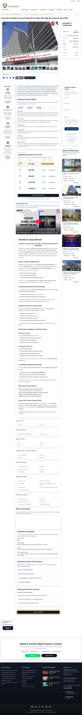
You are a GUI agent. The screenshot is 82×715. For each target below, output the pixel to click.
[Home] (23, 10)
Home (3, 14)
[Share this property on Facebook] (3, 77)
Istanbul (7, 14)
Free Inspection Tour (8, 118)
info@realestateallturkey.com (71, 693)
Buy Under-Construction (6, 680)
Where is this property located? (26, 569)
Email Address (67, 103)
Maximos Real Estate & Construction (29, 670)
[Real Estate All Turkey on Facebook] (35, 707)
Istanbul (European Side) (16, 14)
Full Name (66, 97)
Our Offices (24, 684)
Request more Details (30, 77)
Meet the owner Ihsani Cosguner (28, 686)
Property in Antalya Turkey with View (54, 683)
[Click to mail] (13, 77)
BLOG (65, 9)
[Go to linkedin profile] (46, 707)
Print (20, 77)
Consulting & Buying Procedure (28, 672)
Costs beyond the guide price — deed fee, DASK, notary (30, 599)
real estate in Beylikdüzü (39, 372)
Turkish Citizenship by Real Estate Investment (54, 672)
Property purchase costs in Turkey (8, 674)
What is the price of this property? (26, 573)
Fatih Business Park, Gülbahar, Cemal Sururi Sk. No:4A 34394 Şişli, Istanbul (71, 672)
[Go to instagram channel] (42, 707)
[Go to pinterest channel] (50, 707)
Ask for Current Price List (38, 195)
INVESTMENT (52, 9)
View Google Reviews (68, 688)
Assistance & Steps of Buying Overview (9, 670)
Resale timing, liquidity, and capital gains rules (28, 602)
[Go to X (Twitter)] (39, 707)
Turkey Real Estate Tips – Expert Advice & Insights (9, 683)
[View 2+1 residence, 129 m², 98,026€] (38, 176)
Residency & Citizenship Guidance (7, 157)
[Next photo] (56, 44)
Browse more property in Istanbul (24, 592)
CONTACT (70, 9)
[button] (4, 23)
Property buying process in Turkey (8, 672)
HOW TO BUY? (34, 9)
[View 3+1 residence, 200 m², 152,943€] (38, 182)
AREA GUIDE (59, 9)
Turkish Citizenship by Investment (8, 678)
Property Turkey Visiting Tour (28, 676)
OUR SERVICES (43, 9)
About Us (24, 682)
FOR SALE (26, 9)
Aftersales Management (27, 678)
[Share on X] (10, 77)
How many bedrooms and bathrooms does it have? (30, 578)
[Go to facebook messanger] (7, 77)
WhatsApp (32, 655)
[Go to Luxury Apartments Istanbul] (45, 678)
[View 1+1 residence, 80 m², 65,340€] (38, 170)
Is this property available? (24, 582)
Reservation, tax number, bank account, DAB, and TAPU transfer (32, 595)
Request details (49, 655)
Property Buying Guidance (8, 102)
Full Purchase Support (8, 137)
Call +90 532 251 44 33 (7, 624)
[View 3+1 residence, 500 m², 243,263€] (38, 188)
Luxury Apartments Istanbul (54, 677)
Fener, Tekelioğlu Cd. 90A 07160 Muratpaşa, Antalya (70, 680)
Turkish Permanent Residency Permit (8, 676)
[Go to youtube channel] (32, 707)
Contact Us (24, 680)
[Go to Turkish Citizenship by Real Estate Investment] (45, 672)
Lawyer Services (25, 674)
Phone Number (67, 109)
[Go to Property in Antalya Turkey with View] (45, 684)
